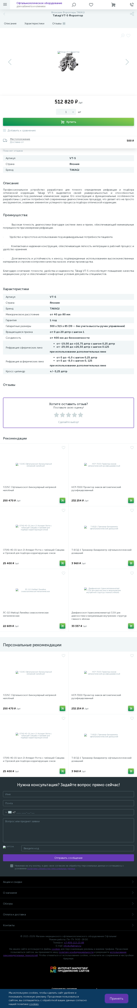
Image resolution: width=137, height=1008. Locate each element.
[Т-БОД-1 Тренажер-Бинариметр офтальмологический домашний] (103, 527)
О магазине (10, 892)
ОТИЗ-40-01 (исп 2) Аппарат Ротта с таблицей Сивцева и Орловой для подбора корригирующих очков (33, 551)
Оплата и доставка (14, 914)
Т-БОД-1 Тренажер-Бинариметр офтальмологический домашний (101, 551)
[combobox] (9, 812)
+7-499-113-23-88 (74, 942)
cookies (56, 949)
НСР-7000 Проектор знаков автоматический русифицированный (96, 489)
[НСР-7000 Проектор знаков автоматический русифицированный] (103, 465)
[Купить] (62, 500)
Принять (116, 998)
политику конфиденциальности (76, 952)
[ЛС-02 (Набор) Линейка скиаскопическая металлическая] (34, 590)
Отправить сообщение (68, 857)
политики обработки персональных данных (51, 868)
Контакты (9, 925)
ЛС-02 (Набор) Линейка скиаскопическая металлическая (25, 614)
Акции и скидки (12, 881)
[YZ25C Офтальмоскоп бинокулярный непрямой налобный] (34, 465)
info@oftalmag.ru (72, 945)
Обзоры (8, 903)
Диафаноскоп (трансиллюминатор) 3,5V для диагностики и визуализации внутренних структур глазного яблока (99, 615)
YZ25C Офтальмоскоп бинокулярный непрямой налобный (29, 489)
